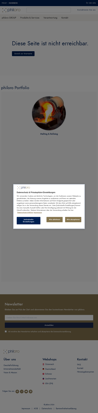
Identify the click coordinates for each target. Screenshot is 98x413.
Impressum (38, 212)
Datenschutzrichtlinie (25, 212)
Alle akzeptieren (73, 219)
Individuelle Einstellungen (28, 221)
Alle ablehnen (54, 219)
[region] (49, 206)
